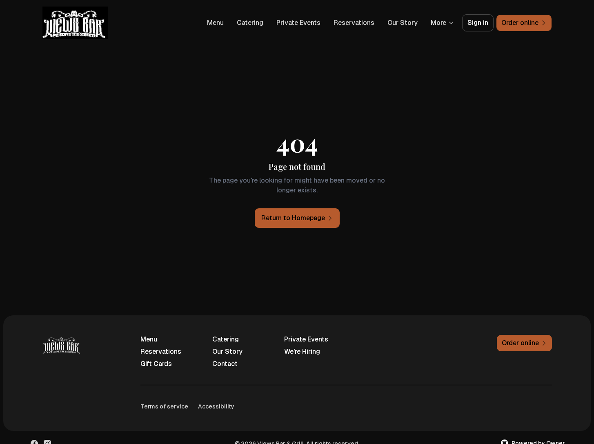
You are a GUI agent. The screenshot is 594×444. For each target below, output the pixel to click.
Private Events (298, 22)
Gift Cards (156, 363)
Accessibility (216, 406)
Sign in (477, 22)
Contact (225, 363)
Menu (215, 22)
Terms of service (164, 406)
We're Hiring (302, 351)
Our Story (402, 22)
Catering (250, 22)
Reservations (354, 22)
